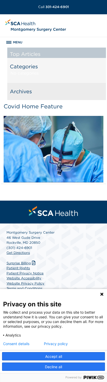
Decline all (53, 367)
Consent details (16, 344)
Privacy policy (56, 344)
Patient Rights (18, 268)
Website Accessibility (23, 278)
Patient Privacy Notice (25, 273)
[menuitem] (53, 211)
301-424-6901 (53, 7)
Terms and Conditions (24, 288)
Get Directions (18, 253)
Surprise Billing (18, 263)
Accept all (53, 356)
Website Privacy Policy (25, 283)
